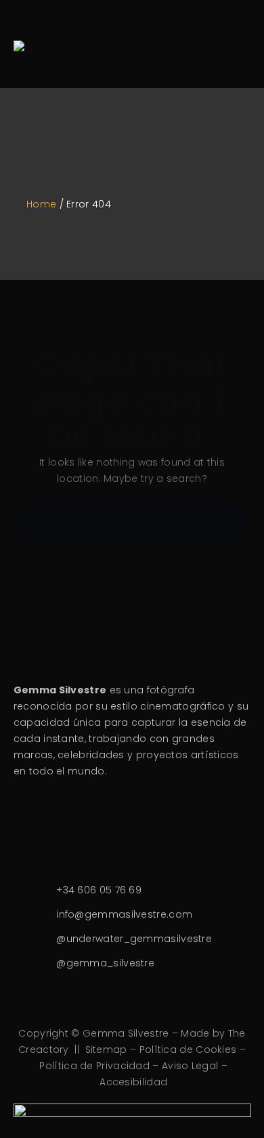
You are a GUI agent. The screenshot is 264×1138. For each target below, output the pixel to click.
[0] (193, 57)
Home (41, 204)
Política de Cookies (188, 1049)
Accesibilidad (133, 1082)
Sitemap (106, 1049)
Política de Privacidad (94, 1065)
